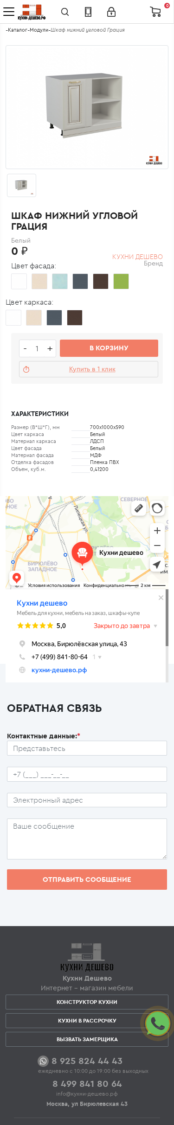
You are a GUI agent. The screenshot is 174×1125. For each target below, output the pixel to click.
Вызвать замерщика (87, 1039)
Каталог (17, 30)
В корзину (109, 347)
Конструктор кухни (87, 1001)
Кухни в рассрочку (87, 1020)
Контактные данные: (43, 735)
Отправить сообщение (87, 879)
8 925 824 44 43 (87, 1060)
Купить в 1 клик (92, 369)
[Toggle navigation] (9, 11)
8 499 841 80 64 (87, 1083)
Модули (39, 30)
